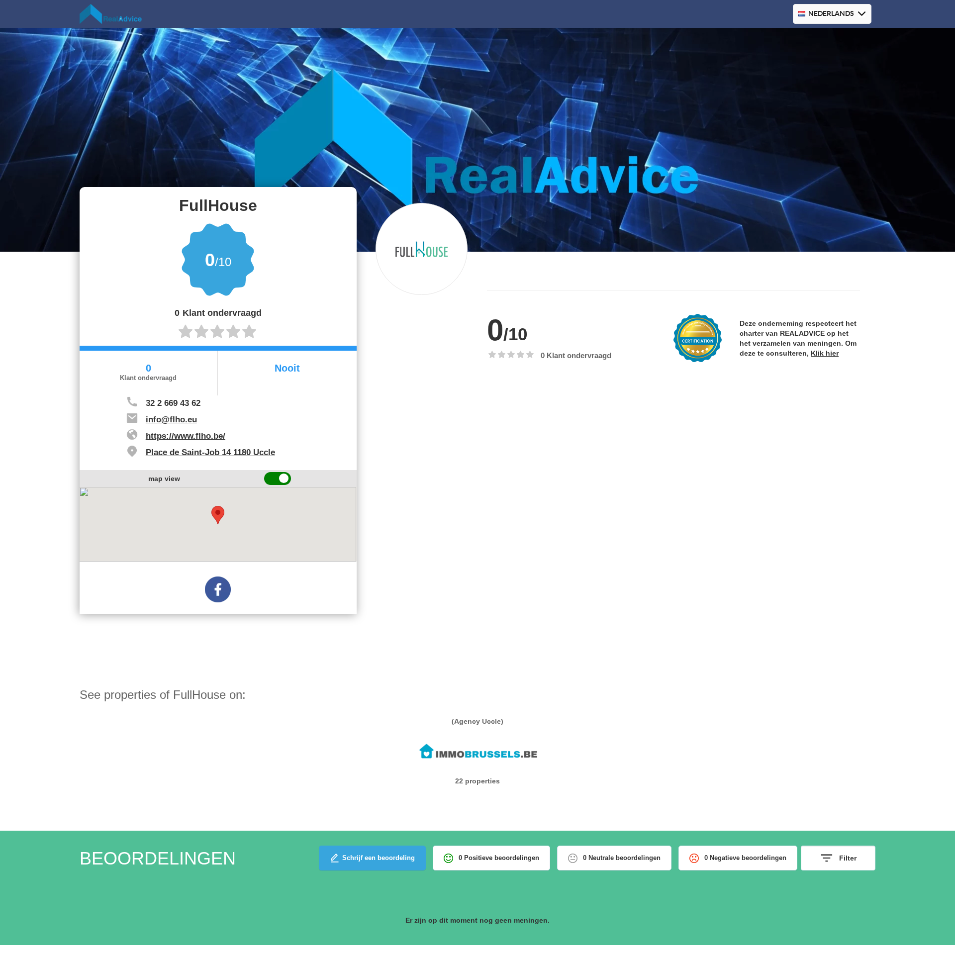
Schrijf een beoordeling (378, 858)
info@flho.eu (171, 419)
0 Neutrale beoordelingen (622, 858)
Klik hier (825, 353)
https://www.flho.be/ (185, 436)
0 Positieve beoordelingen (499, 858)
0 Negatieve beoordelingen (745, 858)
